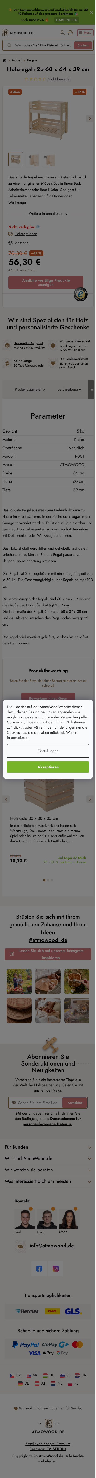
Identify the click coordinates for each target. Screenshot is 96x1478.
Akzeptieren (46, 767)
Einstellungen (46, 751)
